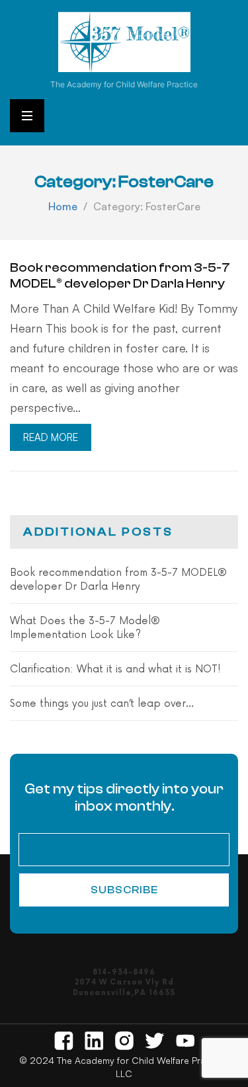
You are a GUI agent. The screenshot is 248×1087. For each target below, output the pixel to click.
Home (62, 206)
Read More (50, 437)
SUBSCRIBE (124, 890)
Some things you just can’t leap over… (102, 704)
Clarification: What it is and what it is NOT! (115, 669)
